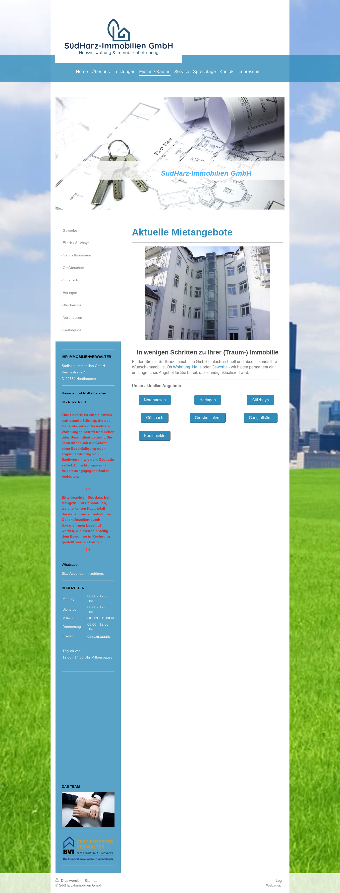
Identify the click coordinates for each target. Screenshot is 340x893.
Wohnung (181, 367)
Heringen (207, 400)
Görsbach (154, 418)
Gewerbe (220, 367)
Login (280, 881)
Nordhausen (155, 400)
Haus (197, 367)
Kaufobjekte (154, 436)
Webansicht (275, 885)
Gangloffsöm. (260, 418)
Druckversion (71, 881)
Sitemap (91, 881)
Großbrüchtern (208, 418)
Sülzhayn (260, 400)
